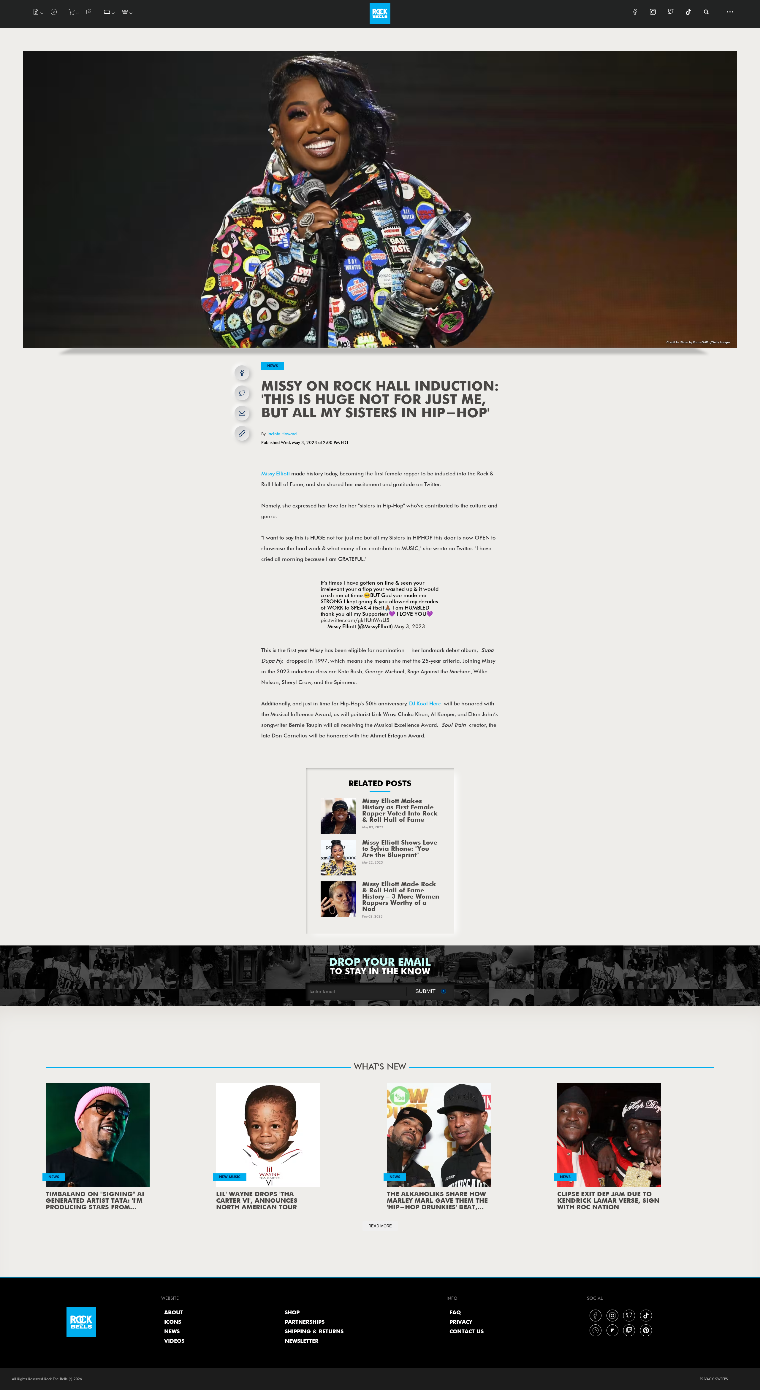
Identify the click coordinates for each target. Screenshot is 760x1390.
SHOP (292, 1313)
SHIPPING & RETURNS (314, 1332)
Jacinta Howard (282, 433)
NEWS (172, 1332)
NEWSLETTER (302, 1341)
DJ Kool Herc (426, 703)
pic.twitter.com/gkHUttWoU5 (355, 620)
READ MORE (380, 1226)
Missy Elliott (275, 473)
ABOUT (173, 1313)
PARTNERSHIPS (304, 1322)
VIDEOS (174, 1341)
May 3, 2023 (409, 626)
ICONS (172, 1322)
